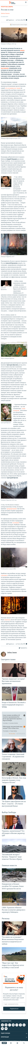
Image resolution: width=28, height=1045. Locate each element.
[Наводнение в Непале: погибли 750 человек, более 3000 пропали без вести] (14, 875)
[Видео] (17, 1043)
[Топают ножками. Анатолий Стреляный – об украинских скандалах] (14, 745)
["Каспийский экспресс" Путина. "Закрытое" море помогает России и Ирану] (14, 846)
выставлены (5, 68)
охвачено (7, 620)
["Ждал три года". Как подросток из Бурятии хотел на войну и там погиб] (14, 954)
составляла (15, 523)
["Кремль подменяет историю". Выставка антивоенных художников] (14, 670)
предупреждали (12, 509)
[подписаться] (6, 1028)
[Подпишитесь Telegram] (16, 1024)
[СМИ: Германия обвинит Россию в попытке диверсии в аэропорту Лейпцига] (14, 899)
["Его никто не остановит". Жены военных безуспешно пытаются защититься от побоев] (14, 928)
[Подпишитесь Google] (2, 1024)
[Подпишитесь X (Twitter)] (9, 1024)
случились (4, 575)
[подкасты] (11, 1043)
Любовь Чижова (5, 13)
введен (22, 50)
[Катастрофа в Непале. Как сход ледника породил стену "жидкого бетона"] (14, 769)
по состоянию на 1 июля (12, 88)
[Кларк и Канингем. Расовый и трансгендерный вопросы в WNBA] (14, 694)
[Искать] (24, 1043)
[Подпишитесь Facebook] (6, 1024)
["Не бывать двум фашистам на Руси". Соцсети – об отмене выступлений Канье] (14, 793)
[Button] (10, 20)
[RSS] (24, 1024)
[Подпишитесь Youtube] (13, 1024)
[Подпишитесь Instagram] (20, 1024)
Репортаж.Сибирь (7, 7)
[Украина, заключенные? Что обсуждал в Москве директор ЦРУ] (14, 822)
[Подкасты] (2, 1028)
